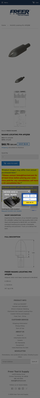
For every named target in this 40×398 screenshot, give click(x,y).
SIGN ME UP (29, 202)
